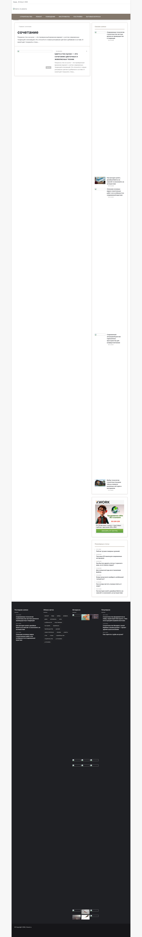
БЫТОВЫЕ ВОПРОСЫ (93, 16)
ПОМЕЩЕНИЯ (50, 16)
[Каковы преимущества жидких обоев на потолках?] (76, 917)
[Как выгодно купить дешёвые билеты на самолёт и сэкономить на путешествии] (100, 180)
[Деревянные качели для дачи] (85, 761)
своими (59, 632)
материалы (53, 619)
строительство (49, 638)
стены (51, 635)
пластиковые (58, 622)
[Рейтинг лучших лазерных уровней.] (76, 912)
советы (66, 632)
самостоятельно (49, 632)
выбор (58, 616)
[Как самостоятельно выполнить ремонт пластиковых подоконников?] (76, 767)
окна (60, 619)
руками (58, 629)
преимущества (49, 629)
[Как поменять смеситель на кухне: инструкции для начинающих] (76, 761)
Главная (21, 26)
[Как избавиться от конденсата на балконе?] (85, 767)
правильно (56, 625)
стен (46, 635)
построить (47, 625)
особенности (48, 622)
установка (47, 642)
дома (46, 619)
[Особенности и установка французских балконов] (94, 616)
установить (59, 638)
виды (52, 616)
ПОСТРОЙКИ (77, 16)
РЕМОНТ (39, 16)
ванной (47, 616)
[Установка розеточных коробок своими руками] (85, 617)
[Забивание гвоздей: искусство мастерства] (94, 912)
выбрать (65, 616)
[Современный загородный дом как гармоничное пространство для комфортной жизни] (100, 406)
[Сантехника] (94, 837)
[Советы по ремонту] (20, 9)
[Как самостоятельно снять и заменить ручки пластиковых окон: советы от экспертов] (85, 917)
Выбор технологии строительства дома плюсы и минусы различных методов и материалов (114, 484)
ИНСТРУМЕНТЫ (64, 16)
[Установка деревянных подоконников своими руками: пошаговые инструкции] (76, 686)
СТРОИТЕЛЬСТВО (26, 16)
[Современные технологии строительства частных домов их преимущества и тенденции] (100, 103)
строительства (60, 635)
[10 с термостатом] (94, 761)
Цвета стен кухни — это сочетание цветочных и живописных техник (66, 56)
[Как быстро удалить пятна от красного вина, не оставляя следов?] (85, 912)
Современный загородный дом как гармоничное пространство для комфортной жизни (114, 338)
